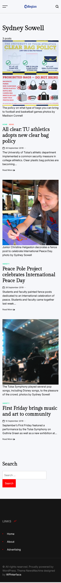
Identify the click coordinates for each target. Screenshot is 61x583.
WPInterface (13, 574)
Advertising (14, 549)
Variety (5, 264)
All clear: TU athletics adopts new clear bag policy (26, 135)
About (10, 541)
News (11, 124)
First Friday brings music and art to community (29, 411)
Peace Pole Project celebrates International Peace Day (28, 275)
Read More (7, 170)
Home (4, 124)
